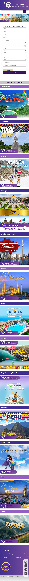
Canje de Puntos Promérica (15, 389)
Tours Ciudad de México (14, 211)
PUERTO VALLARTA (14, 355)
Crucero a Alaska (14, 172)
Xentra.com (25, 579)
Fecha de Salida (6, 40)
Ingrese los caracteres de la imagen (10, 65)
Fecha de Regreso (6, 44)
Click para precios (14, 105)
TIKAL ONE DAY (14, 138)
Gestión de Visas (14, 459)
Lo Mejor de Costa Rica (14, 103)
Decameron (14, 320)
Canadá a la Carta (14, 250)
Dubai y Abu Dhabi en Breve (14, 493)
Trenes (14, 528)
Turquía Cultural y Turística (14, 285)
